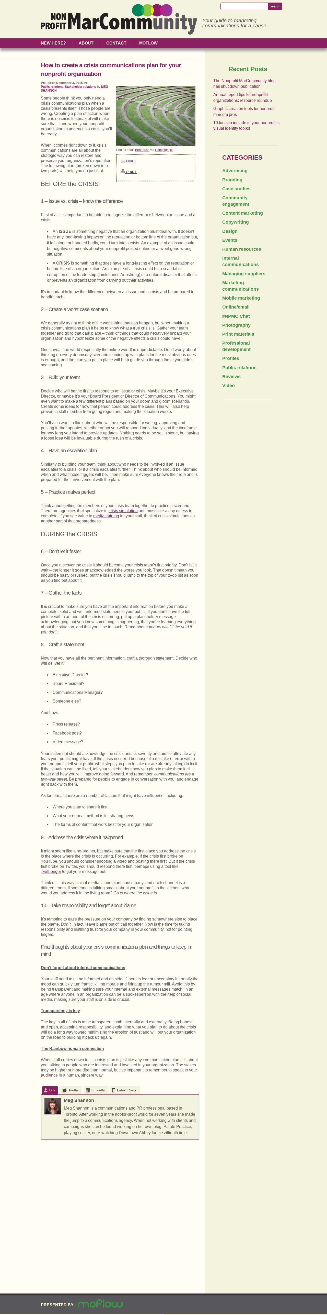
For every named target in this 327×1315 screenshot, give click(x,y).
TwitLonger (51, 871)
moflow (148, 43)
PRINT (131, 172)
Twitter (73, 1090)
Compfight (162, 150)
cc (171, 150)
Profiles (230, 358)
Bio (52, 1090)
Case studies (236, 188)
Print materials (238, 334)
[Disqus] (120, 1212)
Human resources (241, 249)
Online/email (236, 307)
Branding (232, 179)
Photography (236, 325)
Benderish (142, 150)
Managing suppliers (243, 273)
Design (230, 231)
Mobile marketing (241, 298)
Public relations (52, 87)
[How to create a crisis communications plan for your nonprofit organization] (155, 144)
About (86, 43)
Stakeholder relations (80, 87)
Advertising (235, 170)
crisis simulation (123, 511)
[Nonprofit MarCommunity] (119, 32)
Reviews (231, 376)
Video (228, 385)
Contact (116, 43)
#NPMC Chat (236, 316)
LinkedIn (98, 1090)
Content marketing (242, 213)
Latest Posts (126, 1090)
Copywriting (235, 222)
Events (229, 240)
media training (106, 516)
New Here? (53, 43)
